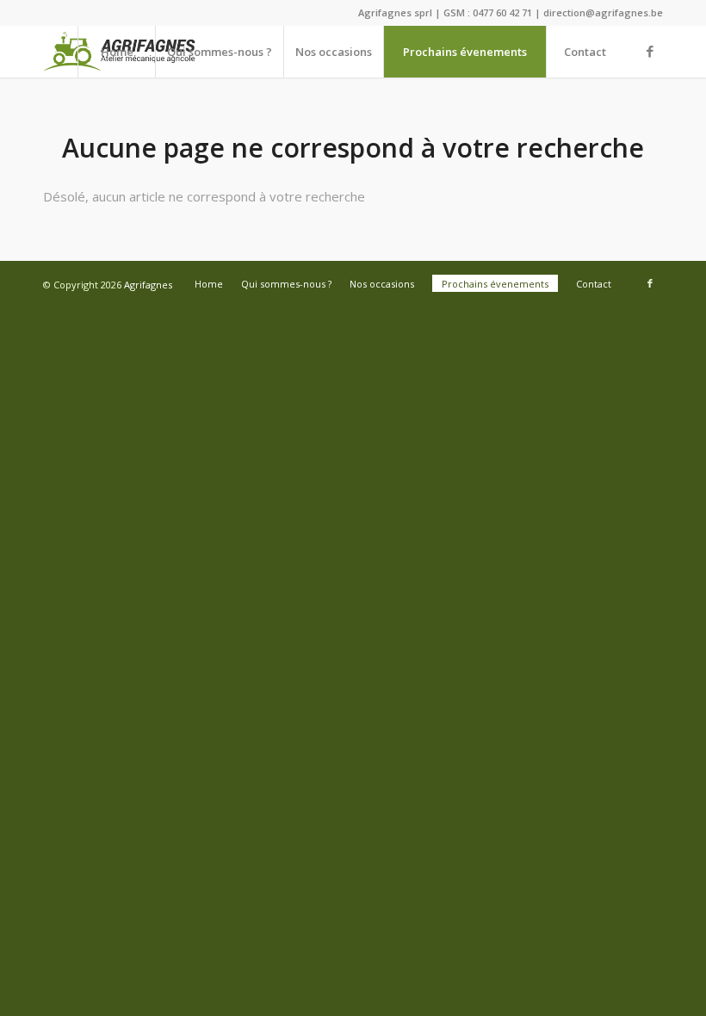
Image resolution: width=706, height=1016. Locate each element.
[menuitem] (116, 51)
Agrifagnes (148, 284)
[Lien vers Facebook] (650, 51)
